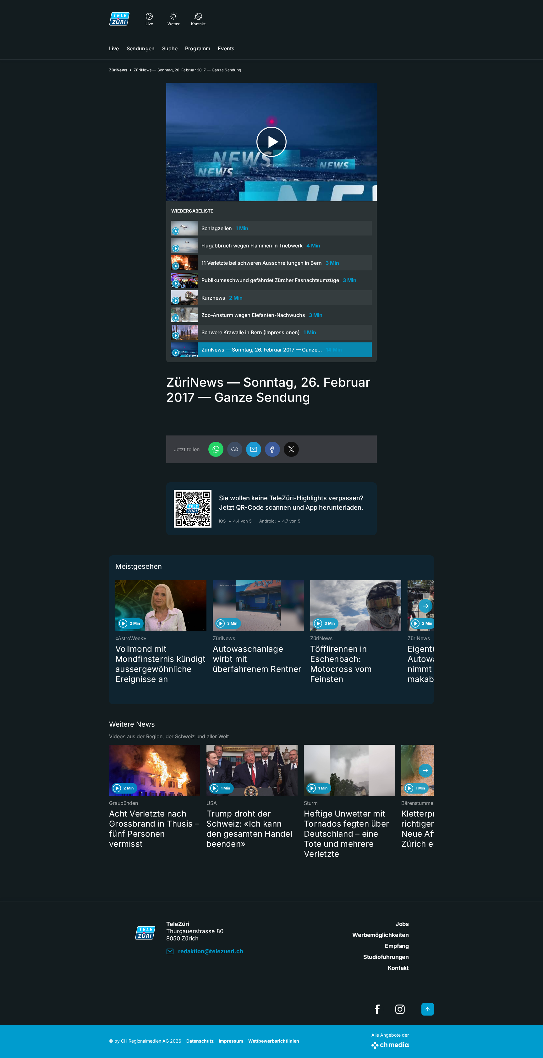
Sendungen (141, 48)
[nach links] (117, 606)
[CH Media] (390, 1044)
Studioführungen (386, 957)
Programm (197, 48)
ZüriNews (118, 70)
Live (114, 48)
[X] (291, 449)
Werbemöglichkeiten (380, 935)
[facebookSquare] (377, 1009)
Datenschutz (200, 1041)
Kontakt (398, 968)
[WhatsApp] (215, 449)
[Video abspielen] (271, 142)
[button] (234, 449)
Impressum (231, 1041)
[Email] (253, 449)
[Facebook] (272, 449)
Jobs (402, 924)
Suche (170, 48)
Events (226, 48)
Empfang (397, 946)
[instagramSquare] (400, 1009)
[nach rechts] (425, 606)
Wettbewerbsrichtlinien (273, 1041)
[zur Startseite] (119, 18)
